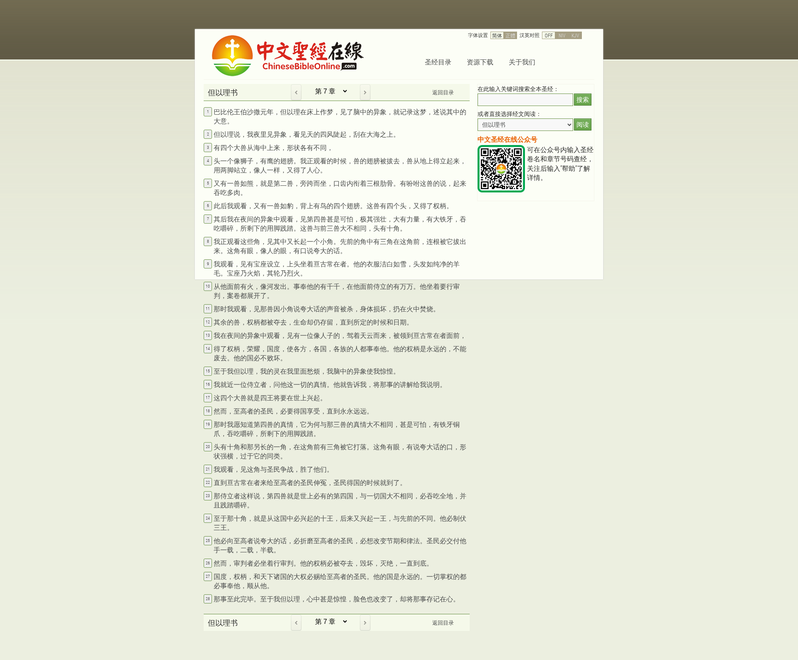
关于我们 (522, 61)
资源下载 (480, 61)
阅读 (582, 124)
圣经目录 (438, 61)
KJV (575, 35)
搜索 (582, 99)
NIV (562, 35)
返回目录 (443, 92)
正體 (510, 35)
